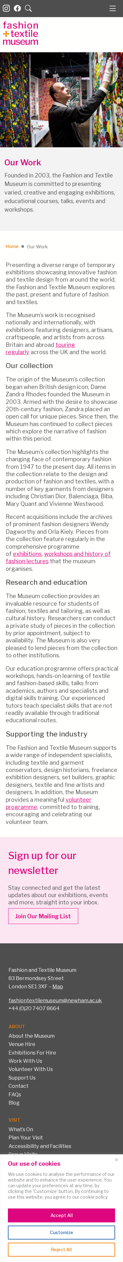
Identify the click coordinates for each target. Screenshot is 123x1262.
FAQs (15, 1094)
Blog (14, 1102)
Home (12, 246)
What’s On (21, 1129)
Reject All (61, 1249)
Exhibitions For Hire (32, 1052)
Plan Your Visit (26, 1137)
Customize (61, 1232)
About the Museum (32, 1036)
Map (57, 986)
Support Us (22, 1077)
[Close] (116, 1159)
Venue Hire (22, 1044)
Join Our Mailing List (43, 916)
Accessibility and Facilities (40, 1146)
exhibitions (27, 554)
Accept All (61, 1215)
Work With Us (25, 1061)
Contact (18, 1086)
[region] (61, 1208)
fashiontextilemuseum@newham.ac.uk (55, 1000)
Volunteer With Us (31, 1069)
